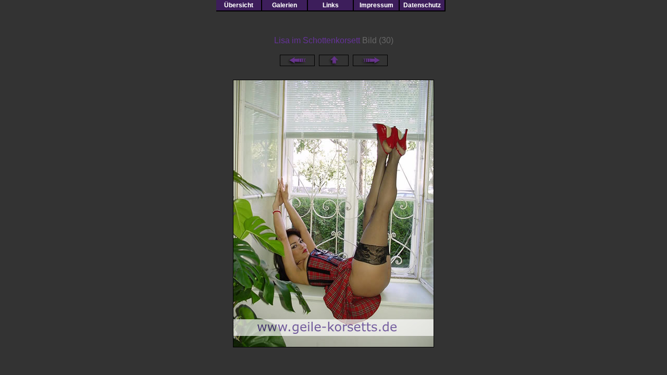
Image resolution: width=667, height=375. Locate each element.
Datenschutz (422, 5)
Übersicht (238, 5)
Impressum (376, 5)
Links (331, 5)
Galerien (284, 5)
